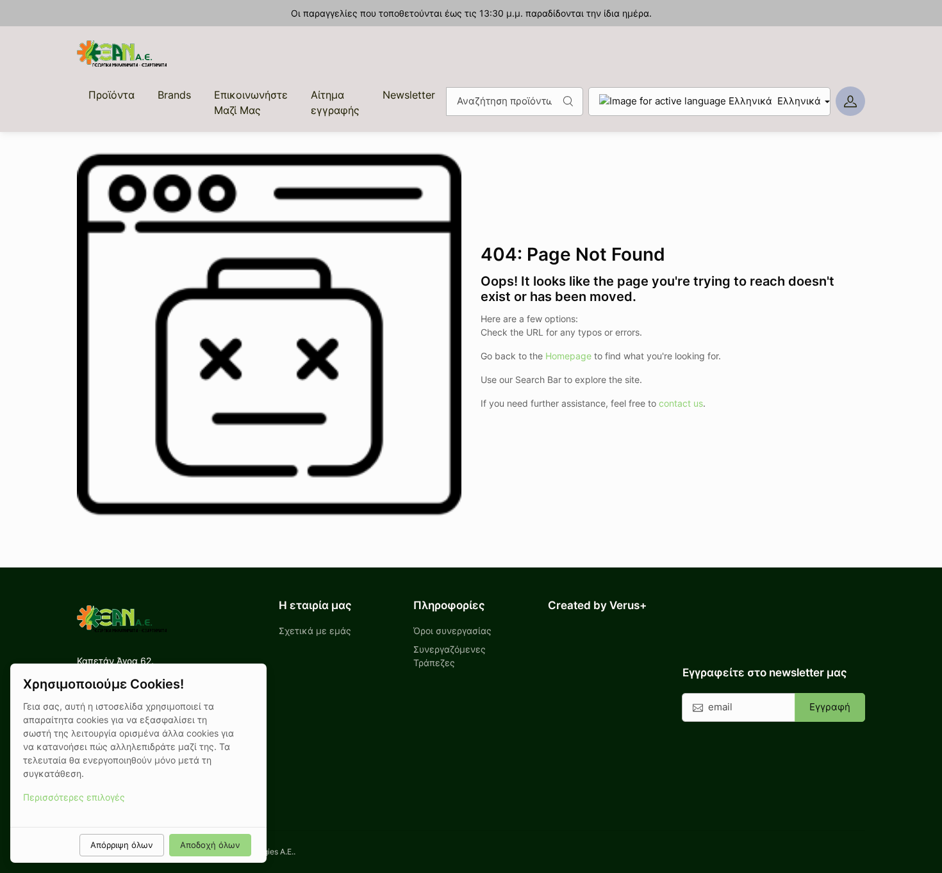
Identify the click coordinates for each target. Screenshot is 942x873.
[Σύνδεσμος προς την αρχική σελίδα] (122, 53)
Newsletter (414, 94)
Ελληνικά (799, 101)
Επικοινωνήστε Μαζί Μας (256, 102)
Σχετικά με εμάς (315, 630)
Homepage (569, 355)
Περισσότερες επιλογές (74, 797)
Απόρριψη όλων (121, 845)
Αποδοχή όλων (210, 845)
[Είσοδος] (850, 101)
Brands (179, 94)
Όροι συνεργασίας (452, 630)
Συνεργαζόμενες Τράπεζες (449, 655)
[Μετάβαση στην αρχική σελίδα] (163, 618)
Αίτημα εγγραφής (340, 102)
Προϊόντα (117, 94)
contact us (681, 403)
